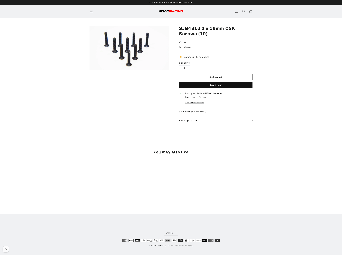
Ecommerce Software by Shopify (180, 246)
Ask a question (188, 121)
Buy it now (216, 85)
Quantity (184, 63)
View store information (194, 103)
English (169, 233)
